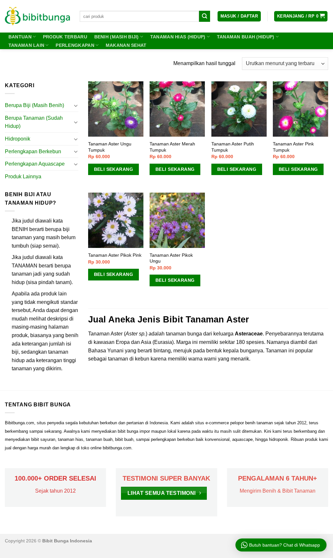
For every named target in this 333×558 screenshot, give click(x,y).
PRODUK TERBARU (65, 36)
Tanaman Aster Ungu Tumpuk (109, 147)
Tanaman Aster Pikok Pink (114, 255)
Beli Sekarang (113, 169)
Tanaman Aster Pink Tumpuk (293, 147)
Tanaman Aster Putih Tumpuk (232, 147)
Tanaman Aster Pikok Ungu (171, 258)
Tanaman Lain (26, 45)
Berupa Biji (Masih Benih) (34, 105)
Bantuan (20, 36)
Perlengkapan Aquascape (35, 164)
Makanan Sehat (126, 45)
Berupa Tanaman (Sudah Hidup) (34, 122)
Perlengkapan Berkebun (33, 151)
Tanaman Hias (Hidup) (178, 36)
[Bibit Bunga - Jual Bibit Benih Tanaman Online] (37, 16)
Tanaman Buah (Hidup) (245, 36)
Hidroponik (17, 139)
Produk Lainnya (23, 176)
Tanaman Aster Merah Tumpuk (172, 147)
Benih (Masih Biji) (116, 36)
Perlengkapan (75, 45)
